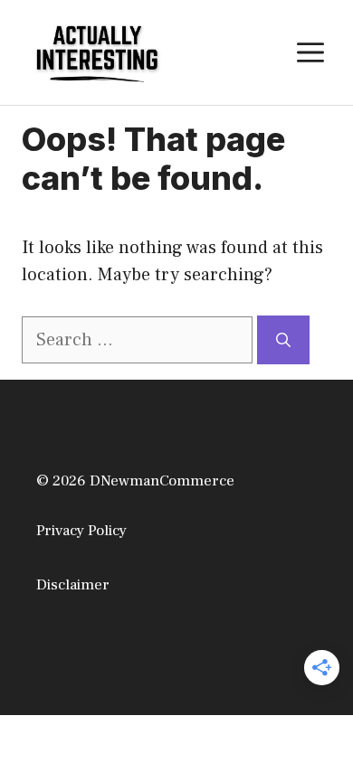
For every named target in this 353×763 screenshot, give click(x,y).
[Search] (283, 340)
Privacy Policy (81, 531)
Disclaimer (73, 585)
